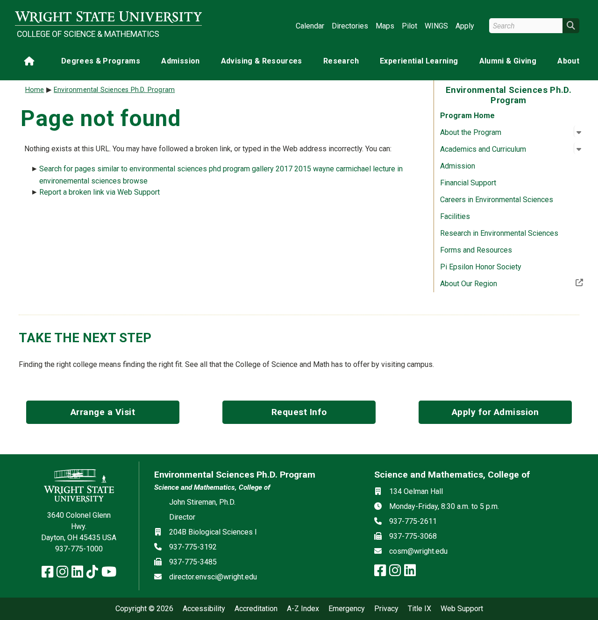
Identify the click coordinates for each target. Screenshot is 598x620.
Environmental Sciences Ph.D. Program (114, 90)
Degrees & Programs (100, 60)
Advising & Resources (261, 60)
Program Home (467, 115)
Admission (180, 60)
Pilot (409, 25)
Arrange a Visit (103, 412)
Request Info (299, 412)
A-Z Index (303, 609)
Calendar (310, 25)
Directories (350, 25)
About (568, 60)
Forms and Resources (476, 250)
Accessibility (204, 609)
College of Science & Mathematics (88, 34)
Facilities (455, 216)
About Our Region (499, 283)
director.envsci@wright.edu (213, 576)
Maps (385, 25)
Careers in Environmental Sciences (496, 199)
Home (34, 90)
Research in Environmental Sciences (499, 233)
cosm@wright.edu (418, 551)
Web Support (462, 609)
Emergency (346, 609)
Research (341, 60)
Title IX (419, 609)
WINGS (436, 25)
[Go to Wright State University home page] (108, 17)
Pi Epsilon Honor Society (480, 266)
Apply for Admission (495, 412)
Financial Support (468, 182)
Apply (465, 25)
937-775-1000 (79, 548)
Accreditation (256, 609)
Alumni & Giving (507, 60)
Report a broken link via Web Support (99, 192)
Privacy (386, 609)
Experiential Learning (419, 60)
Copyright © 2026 (144, 609)
